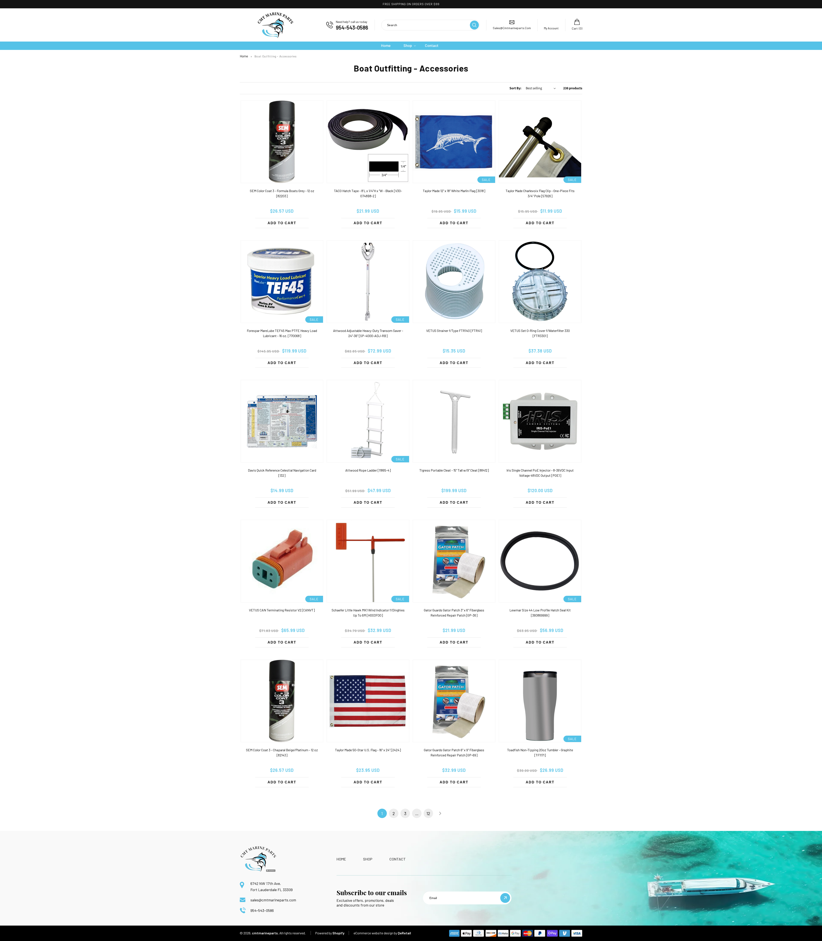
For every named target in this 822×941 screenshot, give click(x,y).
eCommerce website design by (375, 933)
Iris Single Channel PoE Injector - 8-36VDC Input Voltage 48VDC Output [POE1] (540, 472)
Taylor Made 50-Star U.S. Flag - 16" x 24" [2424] (368, 750)
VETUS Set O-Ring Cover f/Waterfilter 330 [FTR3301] (540, 333)
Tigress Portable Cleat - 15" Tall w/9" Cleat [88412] (454, 470)
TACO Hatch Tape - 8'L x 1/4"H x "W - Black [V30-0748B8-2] (368, 193)
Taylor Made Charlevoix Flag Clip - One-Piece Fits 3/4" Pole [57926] (540, 193)
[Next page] (440, 813)
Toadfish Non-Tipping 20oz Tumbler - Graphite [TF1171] (540, 752)
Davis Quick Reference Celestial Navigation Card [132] (282, 472)
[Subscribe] (505, 898)
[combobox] (425, 25)
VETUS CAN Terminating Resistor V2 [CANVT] (282, 610)
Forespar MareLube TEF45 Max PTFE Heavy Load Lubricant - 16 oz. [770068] (282, 333)
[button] (408, 45)
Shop (367, 859)
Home (244, 56)
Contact (397, 859)
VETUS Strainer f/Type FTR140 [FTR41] (454, 331)
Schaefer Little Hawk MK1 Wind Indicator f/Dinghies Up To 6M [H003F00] (368, 612)
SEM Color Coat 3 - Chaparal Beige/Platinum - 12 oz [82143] (282, 752)
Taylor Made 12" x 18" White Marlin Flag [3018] (454, 191)
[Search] (474, 25)
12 (428, 813)
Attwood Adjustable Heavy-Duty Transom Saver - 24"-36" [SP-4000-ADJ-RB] (368, 333)
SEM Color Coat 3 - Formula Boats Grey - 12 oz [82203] (282, 193)
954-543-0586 (262, 910)
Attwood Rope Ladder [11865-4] (368, 470)
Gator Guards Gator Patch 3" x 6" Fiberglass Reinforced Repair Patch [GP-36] (454, 612)
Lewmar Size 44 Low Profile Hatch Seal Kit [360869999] (540, 612)
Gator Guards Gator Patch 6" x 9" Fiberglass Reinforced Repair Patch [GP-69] (454, 752)
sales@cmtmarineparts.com (273, 900)
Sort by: (515, 88)
